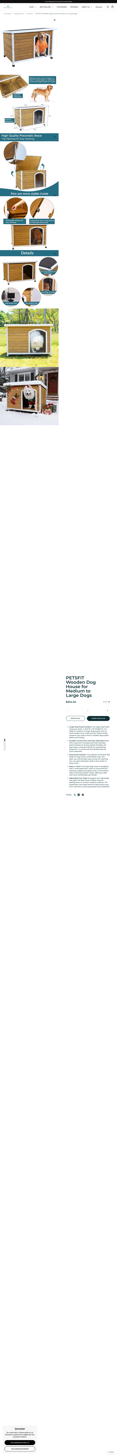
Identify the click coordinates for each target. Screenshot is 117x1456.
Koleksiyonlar (19, 14)
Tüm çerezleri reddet (20, 1449)
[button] (107, 710)
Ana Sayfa (7, 14)
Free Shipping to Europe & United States (58, 1)
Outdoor (30, 14)
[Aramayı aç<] (108, 7)
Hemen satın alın (98, 718)
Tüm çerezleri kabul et (19, 1443)
